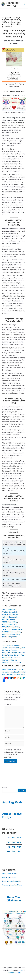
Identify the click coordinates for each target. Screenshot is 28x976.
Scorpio (17, 672)
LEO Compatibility (8, 619)
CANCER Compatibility (10, 617)
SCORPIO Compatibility (10, 627)
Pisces (23, 674)
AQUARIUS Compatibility (11, 634)
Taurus (9, 669)
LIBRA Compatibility (9, 624)
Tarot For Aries (7, 645)
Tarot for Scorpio (13, 655)
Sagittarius (17, 881)
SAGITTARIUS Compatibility (12, 629)
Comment (8, 704)
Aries (4, 669)
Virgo (7, 672)
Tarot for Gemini (14, 648)
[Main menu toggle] (25, 4)
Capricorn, (9, 674)
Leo (9, 877)
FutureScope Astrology (13, 4)
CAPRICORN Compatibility (11, 632)
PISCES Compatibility (9, 637)
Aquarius (17, 674)
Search (4, 787)
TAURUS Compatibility (10, 612)
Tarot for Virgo (12, 653)
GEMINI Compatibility (10, 614)
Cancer (20, 669)
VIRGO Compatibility (9, 622)
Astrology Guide (12, 802)
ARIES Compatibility (9, 610)
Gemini (14, 669)
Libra (11, 672)
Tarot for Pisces (15, 662)
